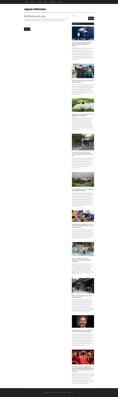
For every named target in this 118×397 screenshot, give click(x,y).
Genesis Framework (62, 392)
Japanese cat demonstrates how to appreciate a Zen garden (82, 115)
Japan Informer (35, 9)
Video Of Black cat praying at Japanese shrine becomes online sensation (81, 260)
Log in (73, 392)
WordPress (69, 392)
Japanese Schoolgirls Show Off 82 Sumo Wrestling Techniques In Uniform (81, 44)
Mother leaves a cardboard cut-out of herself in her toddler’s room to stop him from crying (83, 226)
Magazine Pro (54, 392)
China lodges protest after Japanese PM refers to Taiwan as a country (82, 330)
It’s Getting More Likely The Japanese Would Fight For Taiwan (83, 189)
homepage (61, 19)
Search (73, 15)
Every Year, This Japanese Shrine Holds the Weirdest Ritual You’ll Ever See (82, 154)
